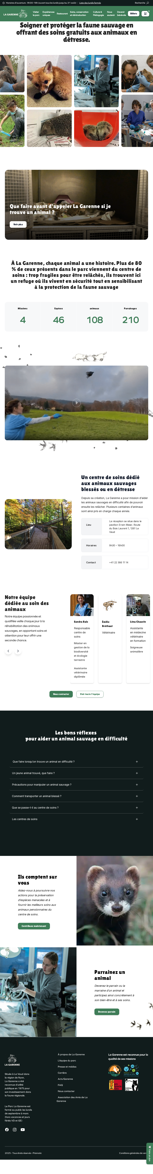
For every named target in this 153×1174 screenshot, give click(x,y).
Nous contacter (61, 694)
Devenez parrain (106, 1011)
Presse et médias (67, 1066)
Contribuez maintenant (34, 926)
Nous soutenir (111, 13)
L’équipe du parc (67, 1060)
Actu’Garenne (65, 1079)
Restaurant (62, 13)
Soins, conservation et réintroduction (79, 13)
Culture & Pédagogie (98, 13)
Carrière (62, 1072)
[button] (8, 651)
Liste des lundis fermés (90, 2)
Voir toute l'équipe (90, 694)
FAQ (60, 1085)
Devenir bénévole (121, 13)
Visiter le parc (36, 13)
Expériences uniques (48, 13)
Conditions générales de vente (133, 1153)
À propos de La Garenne (71, 1054)
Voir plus (18, 224)
